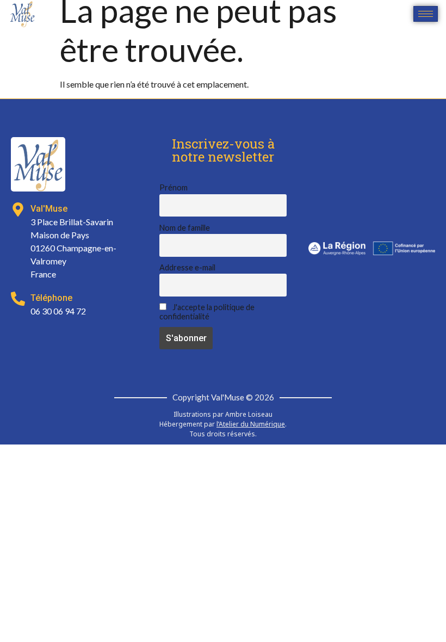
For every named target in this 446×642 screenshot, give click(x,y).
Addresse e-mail (187, 267)
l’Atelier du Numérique (250, 424)
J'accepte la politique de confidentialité (207, 312)
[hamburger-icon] (425, 14)
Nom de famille (184, 227)
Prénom (173, 187)
